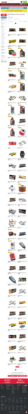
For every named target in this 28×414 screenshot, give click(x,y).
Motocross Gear (13, 386)
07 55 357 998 (25, 3)
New (1, 5)
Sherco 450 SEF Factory (2, 409)
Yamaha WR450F (17, 409)
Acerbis (18, 389)
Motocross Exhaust (21, 398)
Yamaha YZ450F (13, 409)
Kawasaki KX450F (13, 407)
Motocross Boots (6, 398)
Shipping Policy (8, 387)
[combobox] (11, 8)
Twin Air (3, 44)
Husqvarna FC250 (2, 407)
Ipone (3, 31)
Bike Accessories (3, 21)
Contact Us (7, 386)
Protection (7, 5)
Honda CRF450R (25, 406)
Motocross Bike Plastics (25, 398)
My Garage (2, 388)
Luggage (15, 5)
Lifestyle (17, 5)
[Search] (21, 2)
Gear (5, 5)
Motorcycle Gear (13, 392)
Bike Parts (3, 22)
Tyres (19, 5)
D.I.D (3, 28)
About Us (2, 386)
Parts (9, 5)
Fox (17, 386)
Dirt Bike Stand (2, 400)
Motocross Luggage (17, 401)
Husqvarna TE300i (6, 407)
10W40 (3, 50)
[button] (26, 412)
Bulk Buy (2, 23)
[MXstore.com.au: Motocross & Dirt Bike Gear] (4, 2)
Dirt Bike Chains (2, 401)
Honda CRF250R (21, 406)
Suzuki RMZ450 (9, 409)
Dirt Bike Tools (9, 401)
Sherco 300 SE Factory (25, 407)
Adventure (21, 5)
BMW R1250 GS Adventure (21, 409)
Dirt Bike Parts (13, 389)
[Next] (19, 23)
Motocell (3, 34)
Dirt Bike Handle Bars (21, 401)
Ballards (3, 27)
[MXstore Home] (24, 385)
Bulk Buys (3, 47)
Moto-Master (4, 33)
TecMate (3, 43)
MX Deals (13, 393)
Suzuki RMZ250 (6, 409)
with (14, 10)
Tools (2, 24)
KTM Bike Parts (17, 400)
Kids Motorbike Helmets (13, 390)
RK (3, 40)
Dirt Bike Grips (2, 398)
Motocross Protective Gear (13, 387)
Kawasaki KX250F (10, 407)
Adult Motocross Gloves (10, 398)
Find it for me (21, 374)
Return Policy (7, 388)
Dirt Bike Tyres (6, 401)
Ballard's (24, 5)
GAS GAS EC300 (13, 406)
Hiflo (3, 30)
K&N (3, 32)
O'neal (17, 388)
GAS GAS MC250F (17, 406)
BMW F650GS (10, 405)
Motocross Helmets (14, 388)
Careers (2, 387)
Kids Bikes (13, 391)
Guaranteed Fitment (8, 389)
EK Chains (3, 29)
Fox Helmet (17, 397)
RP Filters (3, 42)
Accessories (12, 5)
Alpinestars (18, 387)
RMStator (3, 41)
